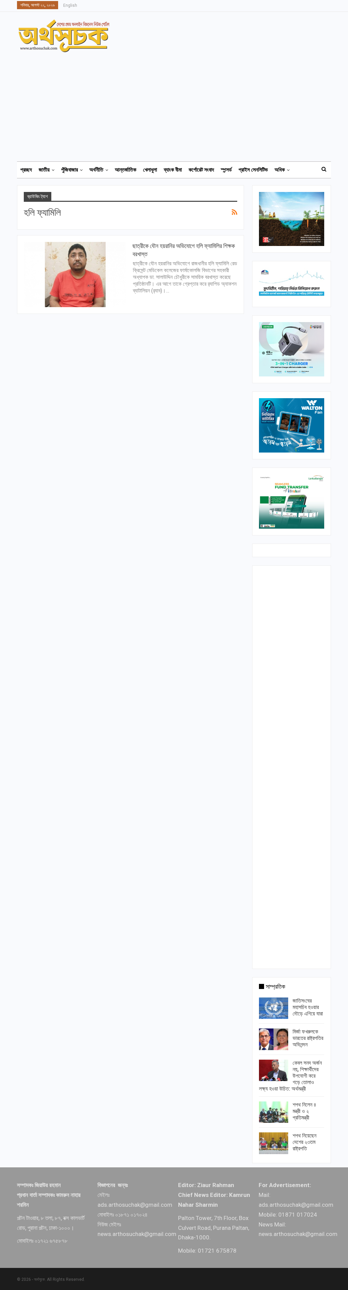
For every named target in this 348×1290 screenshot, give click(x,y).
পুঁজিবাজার (69, 169)
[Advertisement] (178, 103)
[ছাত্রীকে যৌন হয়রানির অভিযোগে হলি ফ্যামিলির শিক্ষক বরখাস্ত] (75, 274)
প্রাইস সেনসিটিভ (253, 169)
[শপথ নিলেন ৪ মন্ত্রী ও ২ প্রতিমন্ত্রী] (273, 1112)
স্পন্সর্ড (226, 169)
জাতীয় (44, 169)
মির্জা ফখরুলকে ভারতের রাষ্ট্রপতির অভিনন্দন (308, 1038)
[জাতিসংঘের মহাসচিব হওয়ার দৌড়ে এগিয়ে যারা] (273, 1008)
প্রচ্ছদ (26, 169)
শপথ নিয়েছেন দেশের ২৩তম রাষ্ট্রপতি (304, 1142)
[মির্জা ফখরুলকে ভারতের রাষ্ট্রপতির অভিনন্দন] (273, 1039)
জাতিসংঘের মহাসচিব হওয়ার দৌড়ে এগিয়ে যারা (308, 1007)
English (70, 5)
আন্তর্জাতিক (125, 169)
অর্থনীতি (96, 169)
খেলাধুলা (150, 169)
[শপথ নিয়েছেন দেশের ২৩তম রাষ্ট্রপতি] (273, 1143)
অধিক (280, 169)
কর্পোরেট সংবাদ (201, 169)
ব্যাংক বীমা (173, 169)
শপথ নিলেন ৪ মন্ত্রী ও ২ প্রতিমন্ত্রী (304, 1111)
